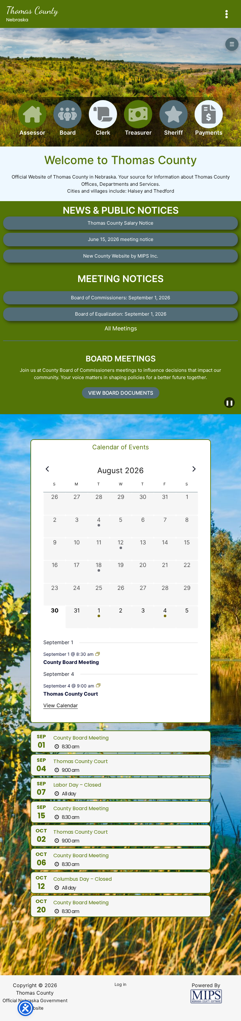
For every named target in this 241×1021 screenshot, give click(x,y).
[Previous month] (47, 469)
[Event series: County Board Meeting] (97, 654)
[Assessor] (32, 121)
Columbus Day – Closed (82, 879)
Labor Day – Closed (77, 784)
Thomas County (32, 10)
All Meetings (120, 328)
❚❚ (229, 402)
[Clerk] (103, 121)
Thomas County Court (70, 694)
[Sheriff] (173, 121)
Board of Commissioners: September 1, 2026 (120, 298)
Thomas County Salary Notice (120, 223)
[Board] (67, 121)
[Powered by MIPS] (206, 996)
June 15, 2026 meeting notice (120, 239)
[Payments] (209, 121)
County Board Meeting (71, 662)
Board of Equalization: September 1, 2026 (120, 314)
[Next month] (194, 469)
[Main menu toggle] (226, 14)
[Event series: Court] (98, 685)
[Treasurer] (138, 121)
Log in (120, 984)
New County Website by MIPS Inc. (120, 256)
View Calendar (60, 705)
